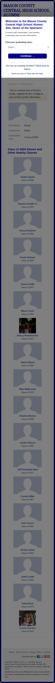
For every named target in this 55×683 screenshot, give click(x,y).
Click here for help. (35, 74)
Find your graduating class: (19, 42)
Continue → (27, 56)
